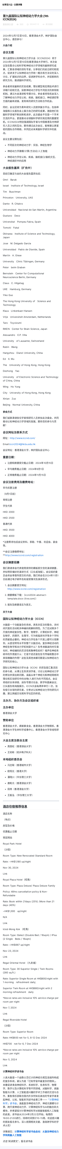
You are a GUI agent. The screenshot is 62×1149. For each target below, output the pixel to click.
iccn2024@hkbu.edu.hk (22, 444)
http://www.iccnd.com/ (22, 438)
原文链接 (49, 24)
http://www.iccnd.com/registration (24, 555)
